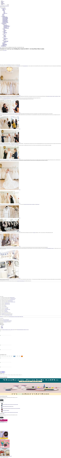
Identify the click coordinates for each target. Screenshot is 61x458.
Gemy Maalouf (56, 96)
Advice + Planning (11, 329)
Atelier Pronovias (37, 204)
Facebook (16, 316)
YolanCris (54, 96)
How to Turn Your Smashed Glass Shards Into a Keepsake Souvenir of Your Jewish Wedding (10, 408)
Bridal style (4, 329)
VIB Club (34, 232)
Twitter (22, 316)
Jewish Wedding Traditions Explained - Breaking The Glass (7, 406)
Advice (13, 329)
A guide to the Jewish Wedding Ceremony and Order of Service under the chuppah (9, 404)
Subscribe (2, 417)
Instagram (18, 316)
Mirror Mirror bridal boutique (20, 329)
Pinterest (20, 316)
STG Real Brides (18, 96)
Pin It (19, 112)
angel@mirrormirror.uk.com (12, 316)
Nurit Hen (48, 96)
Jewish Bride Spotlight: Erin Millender (5, 410)
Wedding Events (7, 329)
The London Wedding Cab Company (50, 248)
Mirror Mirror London (12, 297)
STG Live (28, 329)
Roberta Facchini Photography (6, 319)
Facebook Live (24, 329)
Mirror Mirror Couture (17, 113)
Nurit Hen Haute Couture (7, 309)
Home (0, 47)
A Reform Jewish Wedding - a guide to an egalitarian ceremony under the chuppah (9, 412)
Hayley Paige (51, 96)
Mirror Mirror (1, 316)
